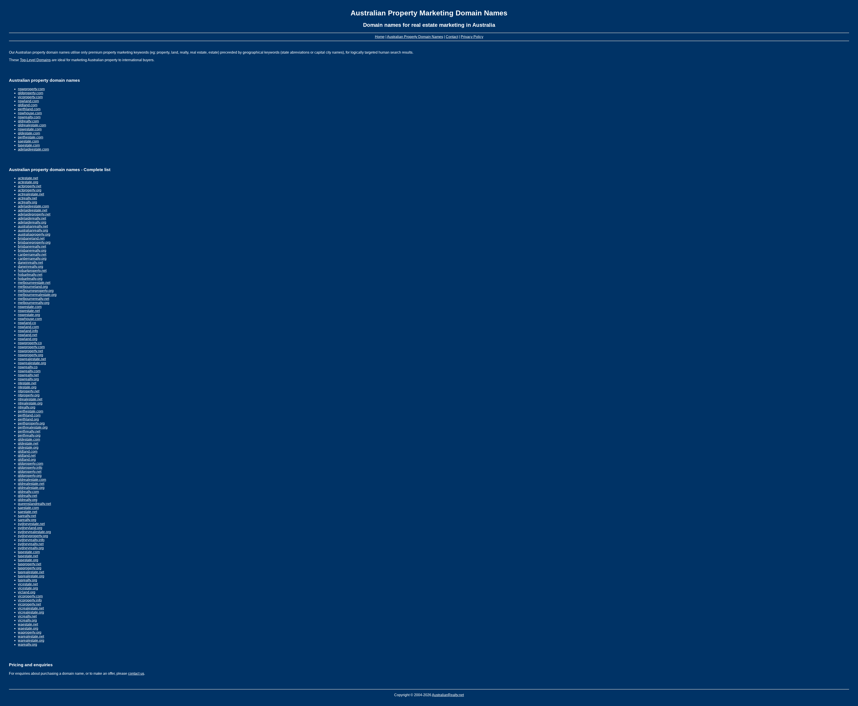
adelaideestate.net (32, 210)
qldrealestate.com (32, 125)
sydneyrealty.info (31, 540)
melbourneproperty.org (36, 291)
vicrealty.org (27, 620)
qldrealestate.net (31, 484)
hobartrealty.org (30, 279)
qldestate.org (28, 447)
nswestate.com (30, 129)
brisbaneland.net (31, 238)
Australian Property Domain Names (415, 37)
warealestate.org (31, 640)
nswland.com (28, 101)
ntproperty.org (29, 395)
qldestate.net (28, 443)
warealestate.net (31, 636)
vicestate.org (28, 588)
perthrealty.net (29, 431)
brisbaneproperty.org (34, 242)
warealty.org (27, 644)
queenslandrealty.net (34, 504)
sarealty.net (27, 516)
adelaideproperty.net (34, 214)
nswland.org (27, 339)
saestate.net (27, 512)
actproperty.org (29, 190)
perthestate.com (30, 137)
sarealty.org (27, 520)
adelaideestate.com (33, 149)
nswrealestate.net (32, 359)
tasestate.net (28, 556)
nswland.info (28, 331)
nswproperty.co (30, 343)
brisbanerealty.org (32, 250)
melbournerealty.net (33, 299)
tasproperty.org (29, 568)
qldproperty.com (30, 93)
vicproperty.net (29, 604)
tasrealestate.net (31, 572)
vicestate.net (28, 584)
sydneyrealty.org (31, 548)
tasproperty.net (29, 564)
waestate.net (28, 624)
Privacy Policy (472, 37)
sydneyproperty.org (33, 536)
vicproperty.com (30, 97)
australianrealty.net (33, 226)
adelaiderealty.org (32, 222)
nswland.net (27, 335)
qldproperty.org (30, 476)
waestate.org (28, 628)
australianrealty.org (33, 230)
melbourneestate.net (34, 283)
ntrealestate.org (30, 403)
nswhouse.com (30, 113)
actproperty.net (29, 186)
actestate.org (28, 182)
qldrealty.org (27, 500)
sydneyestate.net (31, 524)
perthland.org (28, 419)
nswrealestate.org (32, 363)
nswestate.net (29, 311)
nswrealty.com (29, 117)
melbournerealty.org (33, 303)
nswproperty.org (30, 355)
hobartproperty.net (32, 270)
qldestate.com (29, 133)
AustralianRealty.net (448, 695)
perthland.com (29, 109)
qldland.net (27, 455)
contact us (136, 673)
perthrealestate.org (33, 427)
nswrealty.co (28, 367)
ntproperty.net (28, 391)
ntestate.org (27, 387)
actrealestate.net (31, 194)
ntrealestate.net (30, 399)
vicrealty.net (27, 616)
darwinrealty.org (30, 266)
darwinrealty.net (30, 262)
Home (380, 37)
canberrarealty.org (32, 258)
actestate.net (28, 178)
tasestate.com (29, 145)
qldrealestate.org (31, 488)
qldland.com (27, 105)
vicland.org (26, 592)
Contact (452, 37)
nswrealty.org (28, 379)
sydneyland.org (30, 528)
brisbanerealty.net (32, 246)
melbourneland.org (33, 287)
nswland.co (27, 323)
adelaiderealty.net (32, 218)
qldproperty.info (30, 467)
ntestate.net (27, 383)
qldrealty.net (27, 496)
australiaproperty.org (34, 234)
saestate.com (28, 141)
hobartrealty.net (30, 275)
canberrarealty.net (32, 254)
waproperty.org (29, 632)
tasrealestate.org (31, 576)
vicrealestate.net (31, 608)
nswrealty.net (28, 375)
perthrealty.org (29, 435)
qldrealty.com (28, 121)
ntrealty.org (26, 407)
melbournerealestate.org (37, 295)
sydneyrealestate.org (34, 532)
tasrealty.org (27, 580)
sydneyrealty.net (31, 544)
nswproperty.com (31, 89)
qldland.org (27, 459)
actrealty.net (27, 198)
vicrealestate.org (31, 612)
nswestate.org (29, 315)
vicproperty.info (30, 600)
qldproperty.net (29, 471)
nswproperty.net (30, 351)
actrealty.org (27, 202)
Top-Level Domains (35, 60)
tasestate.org (28, 560)
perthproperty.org (31, 423)
